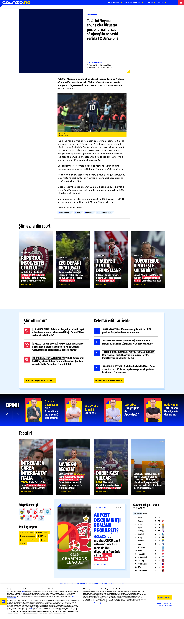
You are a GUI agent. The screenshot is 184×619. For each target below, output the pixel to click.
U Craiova (141, 547)
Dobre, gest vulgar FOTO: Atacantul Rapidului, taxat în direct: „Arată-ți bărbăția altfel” (111, 467)
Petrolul (141, 541)
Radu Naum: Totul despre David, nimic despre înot (164, 410)
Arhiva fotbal (92, 15)
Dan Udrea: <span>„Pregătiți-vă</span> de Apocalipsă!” (124, 410)
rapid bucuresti (43, 532)
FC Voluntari (142, 557)
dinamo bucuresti (28, 536)
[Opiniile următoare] (17, 415)
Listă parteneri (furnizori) (92, 603)
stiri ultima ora (27, 532)
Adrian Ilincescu (95, 62)
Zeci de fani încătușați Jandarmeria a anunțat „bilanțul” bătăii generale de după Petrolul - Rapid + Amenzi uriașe (73, 259)
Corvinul (141, 534)
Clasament (138, 513)
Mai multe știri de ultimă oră (40, 381)
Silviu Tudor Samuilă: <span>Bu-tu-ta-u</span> (84, 410)
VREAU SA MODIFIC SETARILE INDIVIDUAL (164, 604)
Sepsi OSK (141, 554)
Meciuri (145, 513)
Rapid (140, 527)
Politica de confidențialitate (87, 583)
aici (31, 608)
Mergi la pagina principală (110, 381)
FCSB (140, 524)
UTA (139, 567)
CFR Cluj (43, 536)
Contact (121, 583)
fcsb (23, 544)
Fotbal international (133, 3)
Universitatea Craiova (30, 540)
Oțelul (140, 551)
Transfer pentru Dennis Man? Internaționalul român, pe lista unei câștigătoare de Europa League (111, 259)
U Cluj (140, 537)
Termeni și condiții (67, 583)
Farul (139, 544)
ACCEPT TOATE (164, 597)
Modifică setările (108, 583)
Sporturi (150, 3)
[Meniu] (181, 2)
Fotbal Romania (114, 3)
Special (161, 3)
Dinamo (140, 521)
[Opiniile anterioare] (7, 415)
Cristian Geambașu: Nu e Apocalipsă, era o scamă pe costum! (45, 410)
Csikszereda (142, 570)
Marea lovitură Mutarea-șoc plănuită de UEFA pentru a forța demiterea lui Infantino (126, 331)
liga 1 (45, 540)
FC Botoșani (142, 564)
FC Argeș (141, 531)
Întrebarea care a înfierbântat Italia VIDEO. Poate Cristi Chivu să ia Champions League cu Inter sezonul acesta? (36, 467)
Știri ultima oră (35, 321)
